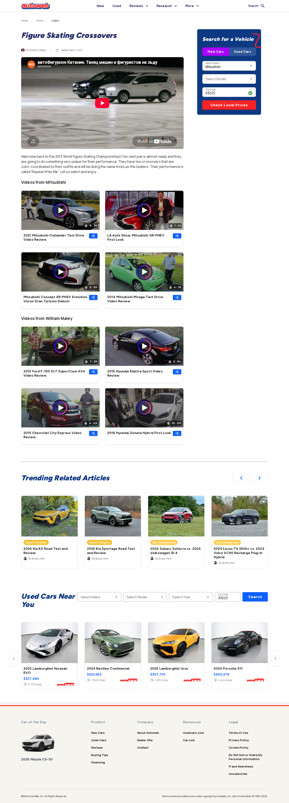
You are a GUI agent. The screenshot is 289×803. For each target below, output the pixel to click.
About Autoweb (148, 733)
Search (255, 596)
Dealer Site (145, 740)
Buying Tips (99, 755)
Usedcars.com (193, 733)
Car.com (189, 740)
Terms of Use (238, 733)
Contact (143, 747)
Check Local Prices (229, 105)
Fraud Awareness (241, 766)
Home (24, 20)
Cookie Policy (238, 747)
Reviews (97, 747)
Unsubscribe (238, 774)
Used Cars (242, 52)
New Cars (216, 52)
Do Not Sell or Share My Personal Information (245, 757)
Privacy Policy (239, 740)
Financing (98, 762)
